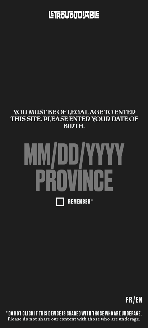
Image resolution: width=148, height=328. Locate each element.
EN (139, 300)
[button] (74, 180)
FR (129, 300)
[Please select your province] (74, 180)
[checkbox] (74, 201)
